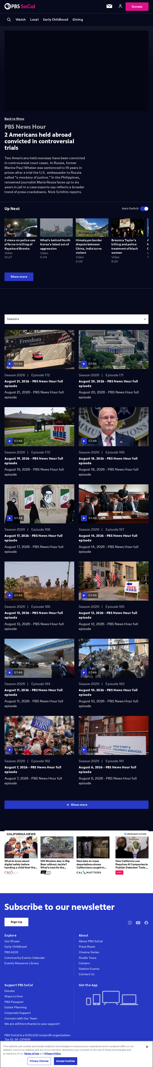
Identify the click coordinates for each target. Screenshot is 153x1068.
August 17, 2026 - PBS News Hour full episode (33, 538)
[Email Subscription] (109, 7)
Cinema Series (89, 952)
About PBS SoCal (91, 941)
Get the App (88, 985)
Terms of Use (31, 1053)
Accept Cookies (65, 1061)
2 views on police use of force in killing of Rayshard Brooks (19, 244)
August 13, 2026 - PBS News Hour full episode (33, 615)
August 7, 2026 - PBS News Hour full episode (32, 769)
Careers (84, 963)
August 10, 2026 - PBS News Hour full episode (108, 692)
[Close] (147, 1047)
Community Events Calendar (24, 958)
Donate (137, 6)
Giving (78, 19)
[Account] (120, 6)
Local (34, 19)
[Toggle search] (8, 19)
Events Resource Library (21, 963)
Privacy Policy (52, 1053)
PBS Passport (14, 1002)
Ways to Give (13, 996)
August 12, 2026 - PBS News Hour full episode (108, 615)
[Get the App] (112, 998)
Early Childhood (55, 19)
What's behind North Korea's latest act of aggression (55, 244)
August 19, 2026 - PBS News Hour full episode (33, 460)
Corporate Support (17, 1013)
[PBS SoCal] (19, 6)
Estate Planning (15, 1007)
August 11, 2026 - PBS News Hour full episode (33, 692)
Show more (19, 276)
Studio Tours (87, 958)
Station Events (89, 969)
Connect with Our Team (20, 1018)
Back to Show (14, 119)
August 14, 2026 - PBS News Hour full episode (108, 538)
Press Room (87, 946)
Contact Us (86, 974)
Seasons (13, 319)
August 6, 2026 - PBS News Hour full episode (107, 769)
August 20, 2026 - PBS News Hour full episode (108, 383)
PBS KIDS (11, 952)
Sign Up (16, 922)
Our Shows (12, 941)
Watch (21, 19)
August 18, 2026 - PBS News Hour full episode (108, 460)
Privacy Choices (39, 1061)
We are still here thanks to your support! (32, 1024)
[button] (21, 855)
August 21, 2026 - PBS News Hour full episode (33, 383)
